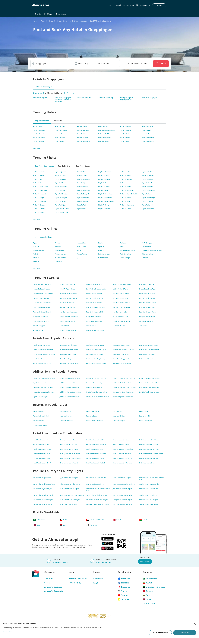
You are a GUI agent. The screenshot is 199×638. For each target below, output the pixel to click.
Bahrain (149, 591)
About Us (48, 578)
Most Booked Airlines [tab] (43, 237)
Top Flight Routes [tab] (83, 166)
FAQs (95, 583)
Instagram (125, 587)
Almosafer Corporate (53, 591)
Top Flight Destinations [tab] (44, 166)
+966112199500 (60, 562)
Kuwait (149, 583)
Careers (47, 583)
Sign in (159, 5)
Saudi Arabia (151, 578)
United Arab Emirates (155, 587)
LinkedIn (125, 583)
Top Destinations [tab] (42, 121)
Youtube (125, 595)
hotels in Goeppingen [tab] (43, 87)
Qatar (148, 599)
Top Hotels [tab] (57, 121)
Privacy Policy (75, 583)
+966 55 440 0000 (104, 562)
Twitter (124, 591)
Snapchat (125, 599)
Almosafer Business (53, 587)
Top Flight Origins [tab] (65, 166)
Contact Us (98, 578)
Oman (148, 595)
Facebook (125, 578)
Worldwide (150, 603)
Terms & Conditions (78, 578)
